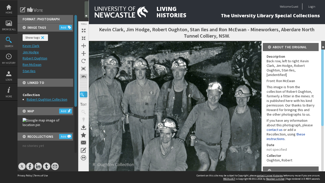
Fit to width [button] (83, 46)
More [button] (9, 96)
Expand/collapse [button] (323, 45)
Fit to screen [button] (83, 38)
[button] (83, 94)
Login (9, 79)
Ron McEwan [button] (32, 64)
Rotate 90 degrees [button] (83, 61)
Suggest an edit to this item (23, 9)
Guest (294, 6)
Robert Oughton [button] (35, 58)
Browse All (9, 29)
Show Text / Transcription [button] (83, 104)
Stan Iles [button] (29, 71)
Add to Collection (83, 135)
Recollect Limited (275, 178)
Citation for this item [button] (83, 158)
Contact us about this (83, 142)
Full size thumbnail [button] (83, 30)
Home (9, 12)
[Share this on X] (22, 163)
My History (8, 63)
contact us (275, 129)
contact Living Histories (270, 175)
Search (9, 46)
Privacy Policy (25, 175)
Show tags (32, 37)
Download (83, 127)
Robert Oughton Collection (47, 99)
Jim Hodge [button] (31, 52)
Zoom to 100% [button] (83, 68)
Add (63, 27)
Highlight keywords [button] (83, 120)
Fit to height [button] (83, 53)
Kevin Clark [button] (31, 45)
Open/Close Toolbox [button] (87, 9)
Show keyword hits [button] (83, 112)
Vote (35, 9)
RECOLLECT (229, 178)
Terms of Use (41, 175)
